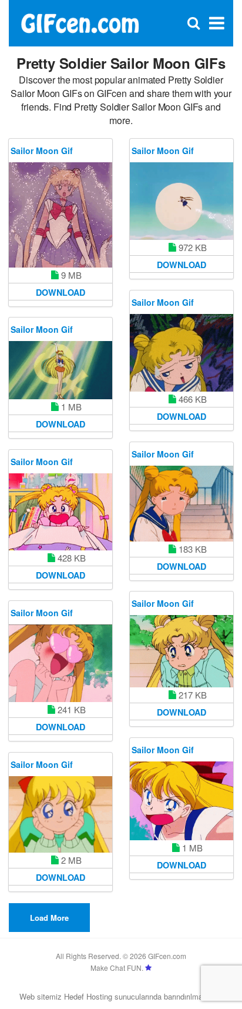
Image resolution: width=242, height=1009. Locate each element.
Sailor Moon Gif (42, 150)
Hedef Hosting (88, 996)
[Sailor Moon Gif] (60, 215)
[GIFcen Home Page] (80, 22)
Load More (49, 917)
